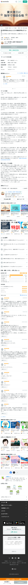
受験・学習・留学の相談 (22, 28)
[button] (14, 240)
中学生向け (10, 67)
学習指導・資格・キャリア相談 (10, 28)
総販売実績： (7, 43)
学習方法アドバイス (11, 69)
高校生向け (15, 67)
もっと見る (5, 83)
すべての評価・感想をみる (22, 73)
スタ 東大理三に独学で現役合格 (12, 192)
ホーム (2, 28)
